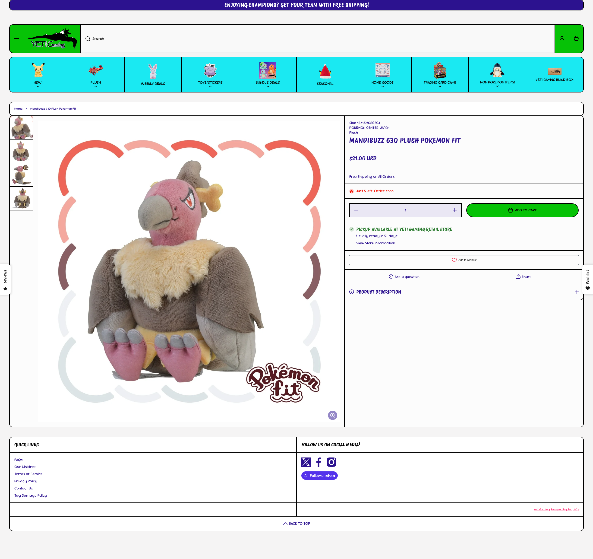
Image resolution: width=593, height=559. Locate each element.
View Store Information (375, 243)
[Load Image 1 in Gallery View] (21, 127)
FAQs (18, 459)
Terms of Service (28, 473)
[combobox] (317, 38)
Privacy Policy (25, 481)
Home (18, 109)
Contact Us (23, 488)
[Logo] (52, 39)
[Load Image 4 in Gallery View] (21, 198)
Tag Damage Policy (30, 495)
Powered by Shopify (565, 509)
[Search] (85, 38)
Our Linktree (25, 466)
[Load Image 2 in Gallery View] (21, 151)
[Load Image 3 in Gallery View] (21, 174)
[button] (576, 39)
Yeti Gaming (542, 509)
